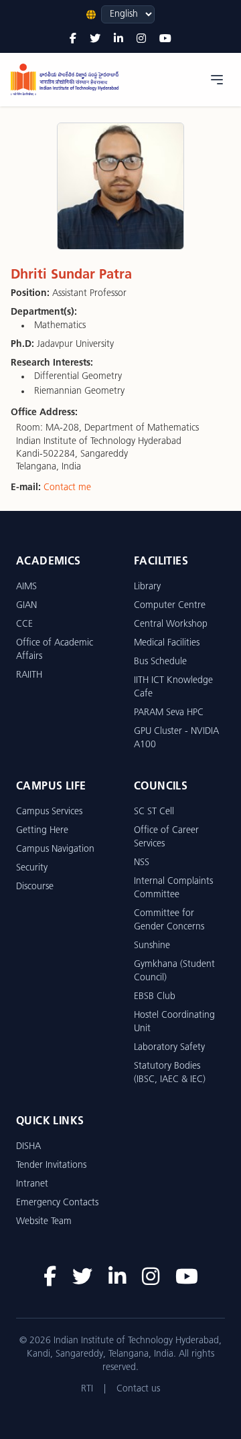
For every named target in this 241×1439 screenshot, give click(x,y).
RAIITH (29, 675)
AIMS (26, 587)
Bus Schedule (160, 662)
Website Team (44, 1222)
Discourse (35, 887)
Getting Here (42, 831)
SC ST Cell (154, 812)
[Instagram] (141, 39)
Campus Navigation (55, 849)
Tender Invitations (51, 1165)
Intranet (32, 1184)
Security (32, 868)
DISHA (28, 1147)
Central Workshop (171, 624)
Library (147, 587)
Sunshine (152, 946)
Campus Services (49, 812)
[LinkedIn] (118, 39)
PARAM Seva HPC (169, 713)
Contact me (67, 488)
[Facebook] (73, 39)
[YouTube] (165, 39)
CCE (24, 624)
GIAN (26, 606)
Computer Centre (170, 606)
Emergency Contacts (57, 1203)
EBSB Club (154, 997)
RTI (87, 1389)
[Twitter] (95, 39)
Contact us (138, 1389)
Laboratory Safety (169, 1048)
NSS (141, 863)
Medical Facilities (166, 643)
